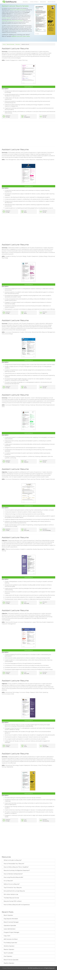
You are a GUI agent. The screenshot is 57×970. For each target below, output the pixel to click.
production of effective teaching (18, 9)
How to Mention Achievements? (13, 874)
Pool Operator (8, 956)
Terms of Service (16, 968)
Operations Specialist (10, 925)
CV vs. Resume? (8, 880)
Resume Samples (10, 44)
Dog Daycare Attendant (11, 918)
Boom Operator (8, 915)
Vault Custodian (8, 953)
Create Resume (51, 1)
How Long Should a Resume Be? (13, 877)
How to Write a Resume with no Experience (17, 904)
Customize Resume (28, 86)
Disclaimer (24, 968)
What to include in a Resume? (13, 860)
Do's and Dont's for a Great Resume (14, 891)
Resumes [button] (25, 1)
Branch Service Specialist (11, 959)
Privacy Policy (6, 968)
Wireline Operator (9, 946)
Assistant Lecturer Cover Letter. (20, 36)
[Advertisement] (28, 134)
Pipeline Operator (9, 963)
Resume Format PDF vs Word (12, 901)
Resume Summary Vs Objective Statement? (17, 870)
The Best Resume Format (11, 898)
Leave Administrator (10, 929)
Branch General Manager (11, 922)
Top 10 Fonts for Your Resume (13, 887)
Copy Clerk (7, 935)
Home (4, 44)
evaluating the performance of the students (12, 20)
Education (18, 44)
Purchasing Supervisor (10, 942)
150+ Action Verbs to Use (11, 894)
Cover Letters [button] (34, 1)
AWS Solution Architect (11, 939)
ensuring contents (6, 18)
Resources (43, 1)
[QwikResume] (9, 2)
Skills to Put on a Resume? (12, 884)
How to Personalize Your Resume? (14, 863)
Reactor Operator (9, 949)
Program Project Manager (11, 932)
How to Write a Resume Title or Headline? (16, 867)
